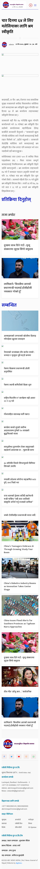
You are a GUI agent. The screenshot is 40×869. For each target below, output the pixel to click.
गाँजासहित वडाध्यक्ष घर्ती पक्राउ (16, 414)
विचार (30, 823)
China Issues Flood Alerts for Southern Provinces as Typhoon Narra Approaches (19, 624)
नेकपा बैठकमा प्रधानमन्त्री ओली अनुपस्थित (17, 370)
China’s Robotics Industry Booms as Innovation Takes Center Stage (20, 586)
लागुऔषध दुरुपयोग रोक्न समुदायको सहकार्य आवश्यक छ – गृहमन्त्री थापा (19, 448)
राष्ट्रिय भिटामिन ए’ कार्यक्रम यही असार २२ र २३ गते (19, 399)
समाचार (4, 823)
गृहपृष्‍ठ (4, 819)
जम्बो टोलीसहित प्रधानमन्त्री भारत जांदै (19, 515)
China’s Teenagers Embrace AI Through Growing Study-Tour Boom (19, 549)
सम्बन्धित (9, 305)
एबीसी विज (18, 823)
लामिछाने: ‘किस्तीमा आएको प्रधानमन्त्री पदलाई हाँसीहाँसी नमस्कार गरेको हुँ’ (18, 288)
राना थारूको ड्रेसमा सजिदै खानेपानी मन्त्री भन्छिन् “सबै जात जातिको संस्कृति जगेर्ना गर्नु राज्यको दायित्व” (18, 499)
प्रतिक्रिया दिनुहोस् (16, 199)
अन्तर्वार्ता (18, 819)
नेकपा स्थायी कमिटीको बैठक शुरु (17, 385)
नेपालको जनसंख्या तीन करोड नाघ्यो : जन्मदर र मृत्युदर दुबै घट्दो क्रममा (19, 353)
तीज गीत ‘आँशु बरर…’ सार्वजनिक (17, 692)
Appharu (19, 863)
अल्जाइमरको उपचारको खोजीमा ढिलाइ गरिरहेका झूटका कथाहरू (20, 337)
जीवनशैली (18, 827)
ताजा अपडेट (8, 215)
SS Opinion (32, 827)
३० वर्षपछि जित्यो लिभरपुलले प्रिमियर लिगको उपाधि (19, 464)
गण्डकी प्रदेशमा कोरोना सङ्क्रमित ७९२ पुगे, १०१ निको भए (20, 481)
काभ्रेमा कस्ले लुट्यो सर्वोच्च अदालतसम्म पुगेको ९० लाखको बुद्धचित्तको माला (16, 431)
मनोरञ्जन (31, 819)
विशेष (3, 827)
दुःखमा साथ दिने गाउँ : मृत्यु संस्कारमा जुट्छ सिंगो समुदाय (18, 247)
